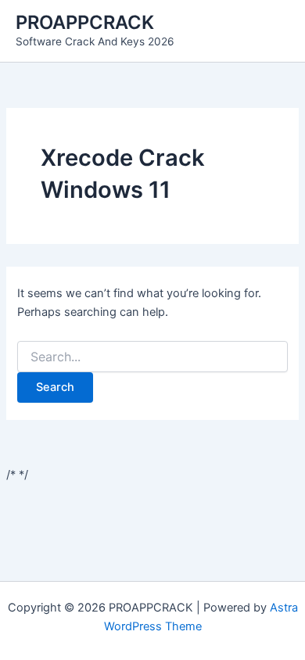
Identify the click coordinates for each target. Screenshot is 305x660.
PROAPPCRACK (85, 22)
